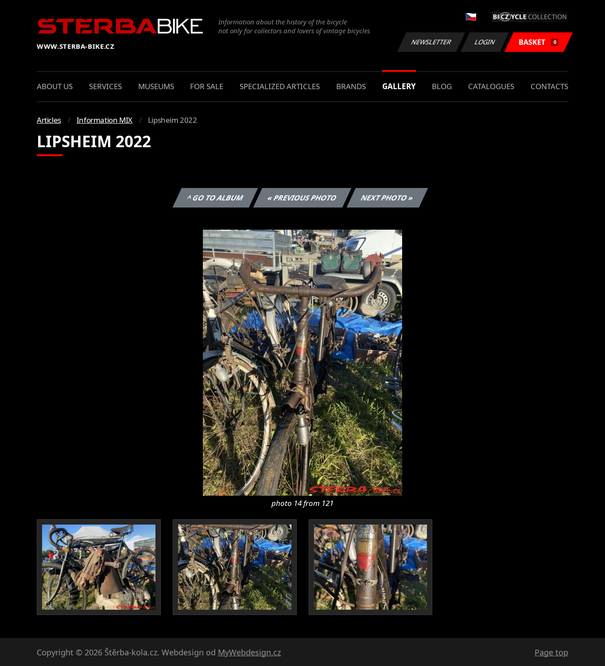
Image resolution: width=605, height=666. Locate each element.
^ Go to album (215, 198)
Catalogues (491, 86)
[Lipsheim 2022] (302, 362)
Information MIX (104, 120)
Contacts (549, 86)
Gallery (399, 86)
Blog (442, 86)
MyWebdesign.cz (249, 652)
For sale (206, 86)
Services (105, 86)
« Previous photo (302, 198)
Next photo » (387, 198)
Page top (551, 652)
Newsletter (431, 42)
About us (55, 86)
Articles (49, 120)
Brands (351, 86)
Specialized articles (280, 86)
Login (485, 42)
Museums (156, 86)
